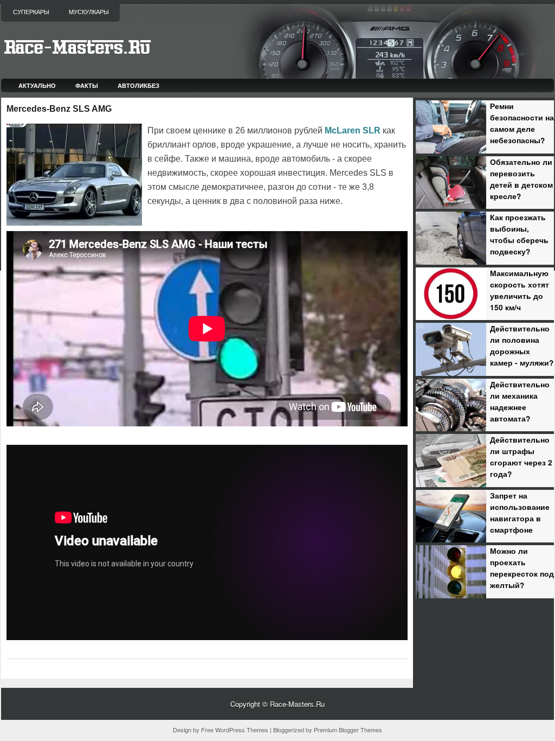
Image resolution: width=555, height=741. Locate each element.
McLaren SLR (352, 130)
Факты (86, 85)
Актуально (37, 85)
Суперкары (31, 12)
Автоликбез (138, 85)
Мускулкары (89, 12)
